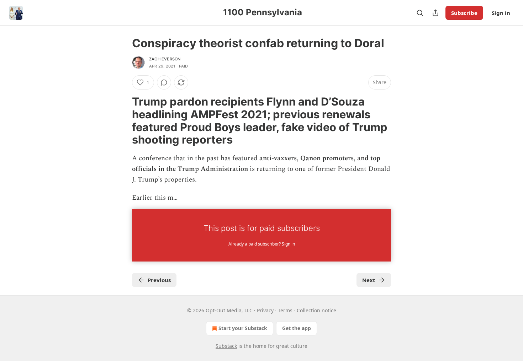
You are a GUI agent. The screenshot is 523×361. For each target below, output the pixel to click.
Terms (285, 310)
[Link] (122, 120)
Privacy (265, 310)
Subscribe (464, 12)
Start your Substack (242, 328)
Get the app (296, 328)
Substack (226, 346)
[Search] (420, 13)
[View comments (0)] (164, 82)
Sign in (501, 12)
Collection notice (316, 310)
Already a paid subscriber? (261, 244)
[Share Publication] (435, 13)
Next (368, 280)
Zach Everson (164, 58)
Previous (159, 280)
